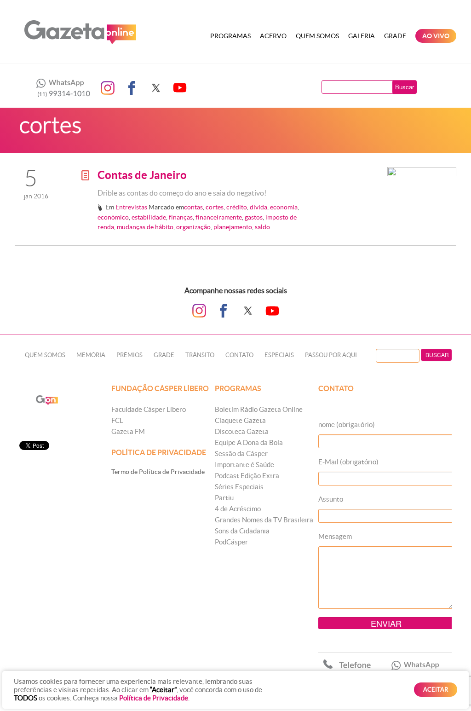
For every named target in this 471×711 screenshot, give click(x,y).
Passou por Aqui (331, 355)
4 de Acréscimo (238, 509)
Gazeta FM (128, 431)
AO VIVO (435, 36)
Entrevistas (131, 207)
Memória (90, 355)
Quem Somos (317, 36)
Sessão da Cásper (241, 453)
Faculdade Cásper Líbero (148, 409)
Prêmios (129, 355)
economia (284, 207)
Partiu (224, 498)
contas (193, 207)
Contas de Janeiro (142, 175)
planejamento (232, 227)
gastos (254, 217)
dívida (258, 207)
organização (193, 227)
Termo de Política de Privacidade (158, 471)
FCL (117, 420)
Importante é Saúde (244, 464)
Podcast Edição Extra (247, 476)
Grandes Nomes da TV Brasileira (264, 520)
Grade (395, 36)
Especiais (279, 355)
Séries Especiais (239, 487)
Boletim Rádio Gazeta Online (259, 409)
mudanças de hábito (145, 227)
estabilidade (149, 217)
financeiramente (218, 217)
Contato (239, 355)
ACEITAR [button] (435, 689)
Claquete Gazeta (240, 420)
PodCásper (231, 542)
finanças (181, 217)
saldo (262, 227)
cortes (215, 207)
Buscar (404, 86)
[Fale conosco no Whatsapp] (61, 88)
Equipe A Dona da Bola (249, 442)
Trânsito (199, 355)
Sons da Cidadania (242, 531)
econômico (113, 217)
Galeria (361, 36)
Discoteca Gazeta (242, 431)
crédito (236, 207)
